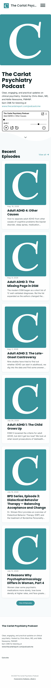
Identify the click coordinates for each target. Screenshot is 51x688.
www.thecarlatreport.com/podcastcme (21, 106)
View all (43, 154)
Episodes (5, 658)
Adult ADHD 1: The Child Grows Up (24, 427)
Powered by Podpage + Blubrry (25, 679)
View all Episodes (25, 603)
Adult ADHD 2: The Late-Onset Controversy (25, 355)
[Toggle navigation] (42, 5)
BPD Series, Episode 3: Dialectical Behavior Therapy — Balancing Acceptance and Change (26, 502)
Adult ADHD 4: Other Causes (22, 212)
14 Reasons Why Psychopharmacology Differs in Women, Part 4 (25, 579)
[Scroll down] (25, 137)
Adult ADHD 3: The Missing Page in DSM (22, 284)
